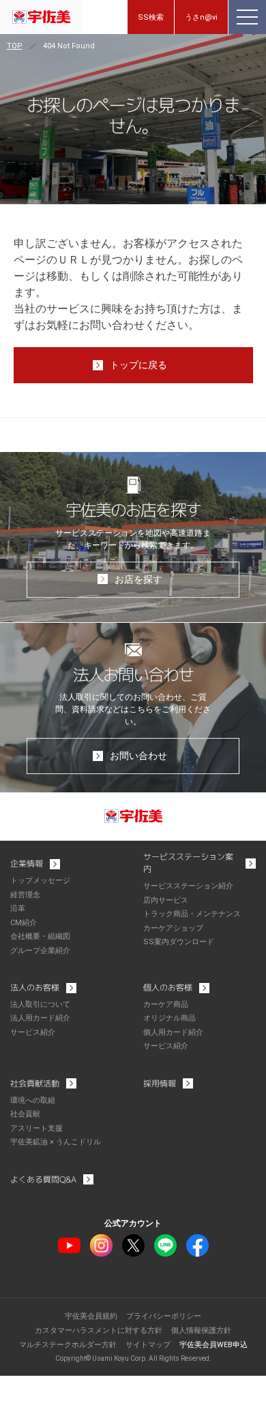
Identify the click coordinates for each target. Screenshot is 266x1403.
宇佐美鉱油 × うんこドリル (55, 1142)
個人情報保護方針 (201, 1330)
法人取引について (40, 1004)
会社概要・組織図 (40, 936)
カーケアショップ (173, 928)
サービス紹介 (32, 1032)
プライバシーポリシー (163, 1316)
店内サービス (165, 900)
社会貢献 (25, 1114)
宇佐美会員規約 (91, 1316)
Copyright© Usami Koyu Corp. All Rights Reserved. (133, 1358)
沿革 (17, 908)
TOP (15, 46)
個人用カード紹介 (173, 1032)
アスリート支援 (36, 1128)
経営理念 (25, 894)
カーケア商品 (165, 1004)
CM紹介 (23, 922)
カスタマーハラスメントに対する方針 (98, 1330)
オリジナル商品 (169, 1018)
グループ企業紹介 (40, 950)
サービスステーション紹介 (188, 886)
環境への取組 (32, 1100)
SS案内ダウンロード (178, 941)
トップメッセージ (40, 880)
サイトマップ (148, 1344)
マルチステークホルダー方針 (68, 1344)
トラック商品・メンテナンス (192, 913)
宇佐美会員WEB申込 (213, 1344)
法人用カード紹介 (40, 1018)
